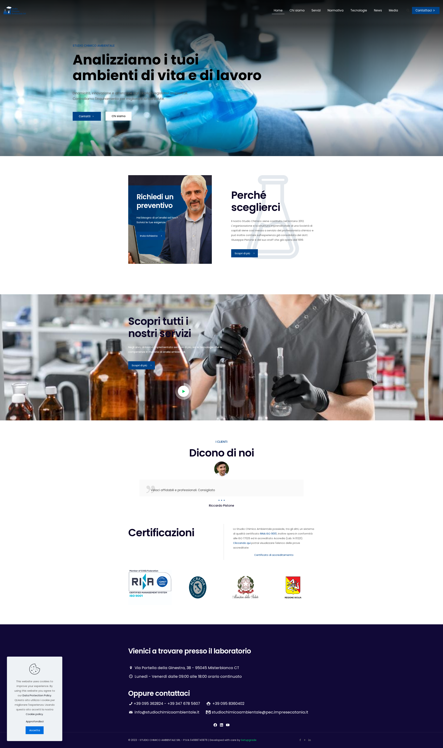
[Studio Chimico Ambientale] (14, 10)
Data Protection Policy (36, 695)
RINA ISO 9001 (268, 533)
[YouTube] (305, 740)
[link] (150, 587)
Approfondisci (35, 721)
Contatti (85, 116)
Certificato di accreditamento (273, 555)
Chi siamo (118, 116)
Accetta (34, 730)
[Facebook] (300, 740)
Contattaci (423, 10)
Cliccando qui (242, 543)
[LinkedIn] (309, 740)
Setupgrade (248, 740)
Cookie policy (34, 714)
